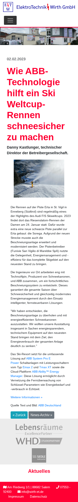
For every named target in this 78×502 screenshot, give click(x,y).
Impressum (16, 496)
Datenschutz (38, 496)
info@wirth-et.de (32, 491)
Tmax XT (45, 367)
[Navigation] (10, 20)
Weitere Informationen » (26, 397)
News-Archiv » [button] (41, 415)
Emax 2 (28, 367)
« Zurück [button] (19, 415)
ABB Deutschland (49, 405)
